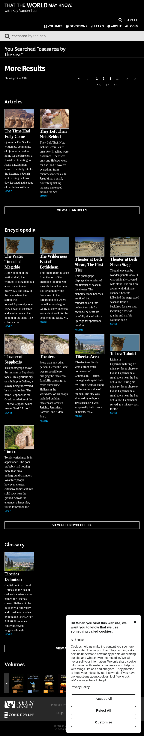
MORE (8, 191)
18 (115, 85)
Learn (99, 26)
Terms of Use (62, 725)
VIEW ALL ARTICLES (72, 210)
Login (133, 26)
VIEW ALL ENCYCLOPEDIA (72, 525)
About (116, 26)
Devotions (78, 26)
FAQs (60, 713)
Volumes (55, 26)
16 (98, 85)
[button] (6, 683)
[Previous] (79, 79)
